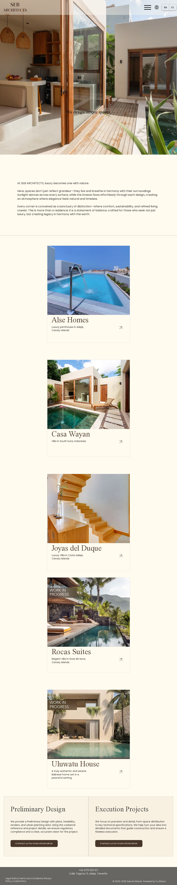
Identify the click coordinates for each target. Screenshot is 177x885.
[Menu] (147, 7)
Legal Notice (12, 878)
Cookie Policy (19, 881)
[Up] (121, 328)
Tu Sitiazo (161, 881)
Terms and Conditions (31, 878)
